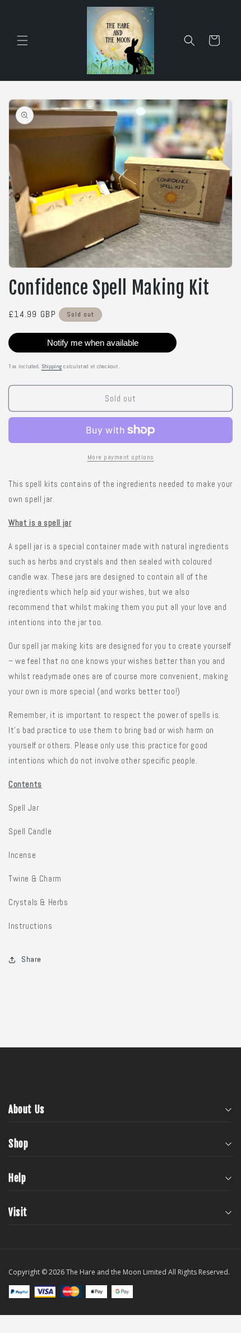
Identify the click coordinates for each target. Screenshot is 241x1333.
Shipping (51, 366)
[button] (22, 40)
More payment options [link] (120, 457)
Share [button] (31, 959)
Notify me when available (92, 342)
